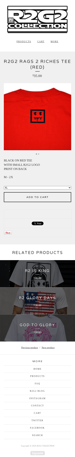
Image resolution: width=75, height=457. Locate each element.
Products (24, 41)
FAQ (37, 383)
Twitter (37, 420)
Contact (37, 405)
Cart (40, 41)
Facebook (37, 428)
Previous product (29, 347)
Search (37, 435)
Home (37, 369)
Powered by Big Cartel (37, 453)
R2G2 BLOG (37, 391)
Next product (48, 347)
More (54, 41)
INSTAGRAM (37, 398)
